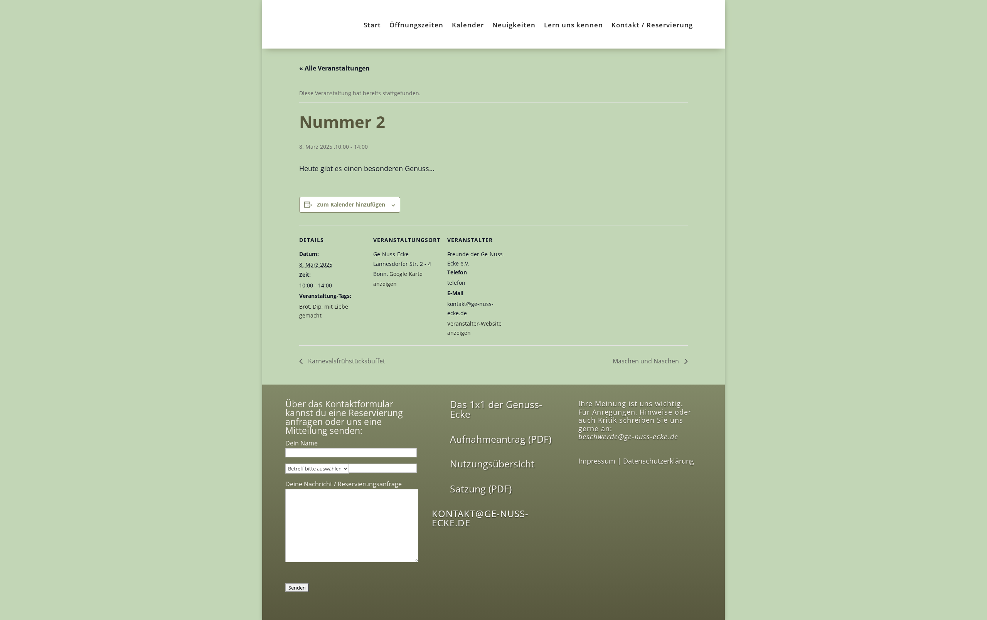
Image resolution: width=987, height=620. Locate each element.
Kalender (468, 25)
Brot (304, 306)
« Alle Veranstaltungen (334, 68)
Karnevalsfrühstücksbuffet (346, 361)
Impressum (596, 460)
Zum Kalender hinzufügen (351, 204)
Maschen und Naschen (646, 361)
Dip (317, 306)
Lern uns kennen (573, 25)
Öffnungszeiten (416, 25)
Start (372, 25)
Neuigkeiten (514, 25)
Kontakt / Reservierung (652, 25)
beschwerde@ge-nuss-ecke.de (628, 436)
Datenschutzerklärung (658, 460)
